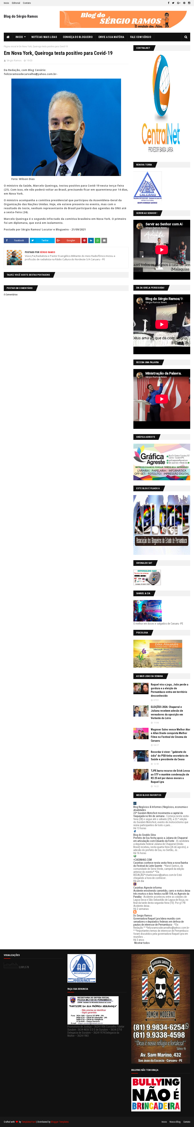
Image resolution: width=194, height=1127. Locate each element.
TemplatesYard (29, 1122)
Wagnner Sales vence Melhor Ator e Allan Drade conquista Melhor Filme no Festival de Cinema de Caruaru (170, 735)
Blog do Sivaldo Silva (144, 834)
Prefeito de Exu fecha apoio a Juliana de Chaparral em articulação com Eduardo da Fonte (160, 839)
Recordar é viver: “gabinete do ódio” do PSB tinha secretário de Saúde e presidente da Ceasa (169, 755)
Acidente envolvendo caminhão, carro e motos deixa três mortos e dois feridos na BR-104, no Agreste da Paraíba (161, 893)
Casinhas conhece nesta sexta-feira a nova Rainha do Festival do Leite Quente (160, 864)
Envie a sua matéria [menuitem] (111, 37)
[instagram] (188, 3)
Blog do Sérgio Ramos (21, 16)
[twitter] (173, 3)
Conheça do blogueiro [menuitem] (78, 37)
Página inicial (10, 46)
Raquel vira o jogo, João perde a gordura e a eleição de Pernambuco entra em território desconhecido (169, 690)
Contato (27, 3)
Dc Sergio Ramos (142, 915)
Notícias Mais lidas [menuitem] (44, 37)
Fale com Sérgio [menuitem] (140, 37)
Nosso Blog (175, 1122)
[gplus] (178, 3)
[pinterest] (184, 3)
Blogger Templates (60, 1122)
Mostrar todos (142, 942)
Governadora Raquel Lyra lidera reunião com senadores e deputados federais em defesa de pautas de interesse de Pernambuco (158, 921)
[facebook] (168, 3)
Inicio (6, 3)
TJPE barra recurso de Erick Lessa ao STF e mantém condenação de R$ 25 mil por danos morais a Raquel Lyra (170, 776)
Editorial (16, 3)
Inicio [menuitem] (19, 37)
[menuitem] (8, 37)
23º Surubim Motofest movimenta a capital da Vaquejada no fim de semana (158, 815)
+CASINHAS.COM (142, 859)
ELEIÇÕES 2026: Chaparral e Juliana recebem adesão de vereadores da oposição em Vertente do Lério (167, 712)
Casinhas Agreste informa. (147, 887)
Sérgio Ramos (14, 60)
